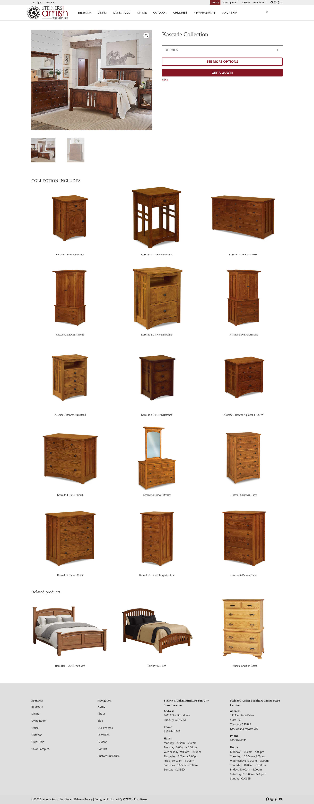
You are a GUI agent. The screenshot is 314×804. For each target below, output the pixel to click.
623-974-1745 (172, 731)
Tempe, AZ (51, 2)
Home (101, 706)
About (101, 713)
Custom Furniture (109, 756)
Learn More (258, 2)
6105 (165, 80)
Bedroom (84, 12)
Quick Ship (229, 12)
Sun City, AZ (37, 2)
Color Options (229, 2)
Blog (100, 720)
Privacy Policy (83, 799)
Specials (215, 2)
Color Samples (40, 749)
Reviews (246, 2)
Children (180, 12)
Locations (104, 735)
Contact (102, 749)
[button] (146, 35)
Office (142, 12)
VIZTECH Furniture (135, 799)
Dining (102, 12)
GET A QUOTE (222, 72)
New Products (204, 12)
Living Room (122, 12)
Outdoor (160, 12)
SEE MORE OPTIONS (222, 61)
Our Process (105, 728)
